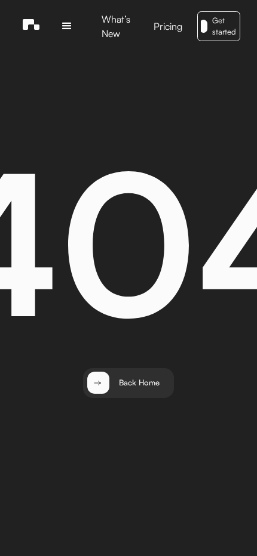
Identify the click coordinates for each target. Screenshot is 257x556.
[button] (67, 26)
